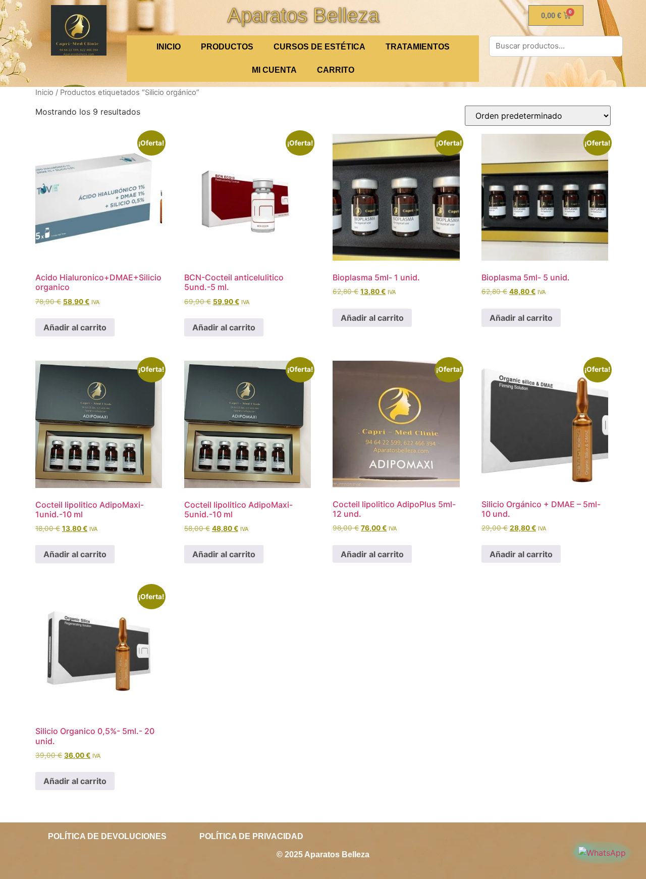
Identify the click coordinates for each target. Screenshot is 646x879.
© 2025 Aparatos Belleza (323, 854)
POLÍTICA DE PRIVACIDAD (251, 836)
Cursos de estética (319, 46)
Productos (227, 46)
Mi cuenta (274, 70)
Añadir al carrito (74, 327)
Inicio (44, 92)
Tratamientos (418, 46)
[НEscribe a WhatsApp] (602, 853)
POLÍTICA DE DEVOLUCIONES (107, 836)
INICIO (168, 46)
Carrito (335, 70)
